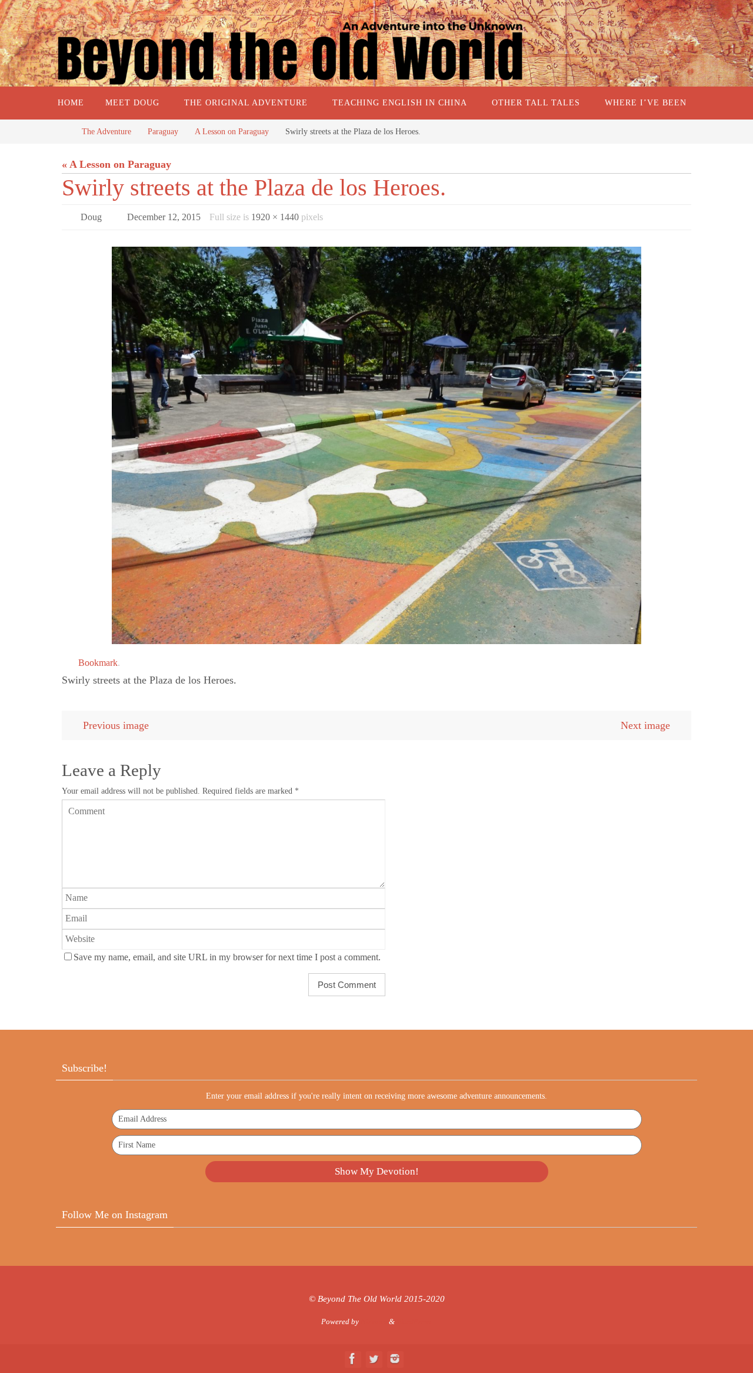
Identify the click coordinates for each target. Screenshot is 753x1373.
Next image (645, 725)
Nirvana (374, 1321)
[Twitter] (373, 1358)
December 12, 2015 (164, 217)
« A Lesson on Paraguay (116, 164)
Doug (91, 217)
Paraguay (163, 131)
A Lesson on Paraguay (232, 131)
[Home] (62, 131)
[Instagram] (394, 1358)
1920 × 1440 (275, 217)
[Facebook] (352, 1358)
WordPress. (414, 1321)
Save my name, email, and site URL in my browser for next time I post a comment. (227, 957)
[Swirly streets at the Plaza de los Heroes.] (376, 445)
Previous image (116, 725)
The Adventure (106, 131)
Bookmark (98, 663)
